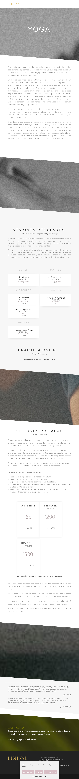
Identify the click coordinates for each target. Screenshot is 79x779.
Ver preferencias (50, 772)
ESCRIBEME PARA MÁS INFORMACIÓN (39, 359)
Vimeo (56, 757)
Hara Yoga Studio (23, 281)
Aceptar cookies (28, 772)
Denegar (39, 772)
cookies (45, 776)
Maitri (23, 313)
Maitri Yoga (55, 302)
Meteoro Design (64, 765)
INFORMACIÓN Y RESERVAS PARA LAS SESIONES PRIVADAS (39, 576)
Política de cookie (37, 776)
